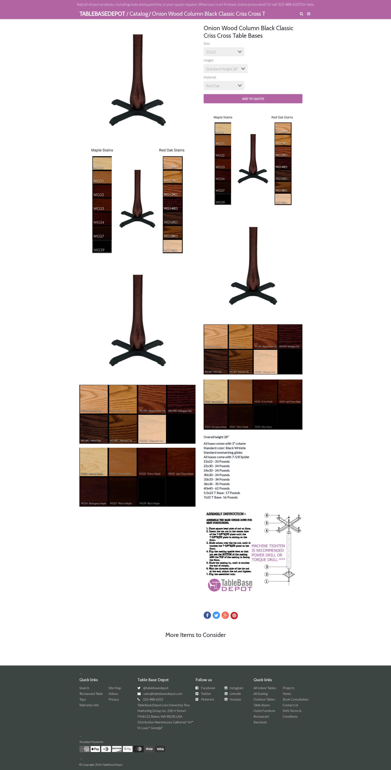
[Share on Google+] (225, 615)
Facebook (208, 688)
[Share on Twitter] (216, 615)
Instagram (236, 688)
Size (206, 43)
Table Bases (262, 705)
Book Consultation (295, 699)
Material (209, 77)
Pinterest (207, 699)
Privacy (114, 699)
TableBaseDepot (112, 764)
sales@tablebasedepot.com (162, 693)
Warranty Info (89, 705)
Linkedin (235, 693)
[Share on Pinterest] (234, 615)
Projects (288, 688)
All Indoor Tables (265, 688)
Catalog (139, 13)
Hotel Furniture (264, 711)
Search (84, 688)
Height (208, 60)
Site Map (115, 688)
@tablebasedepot (155, 688)
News (287, 693)
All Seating (261, 693)
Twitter (206, 693)
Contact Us (290, 705)
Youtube (235, 699)
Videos (113, 693)
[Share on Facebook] (207, 615)
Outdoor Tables (264, 699)
